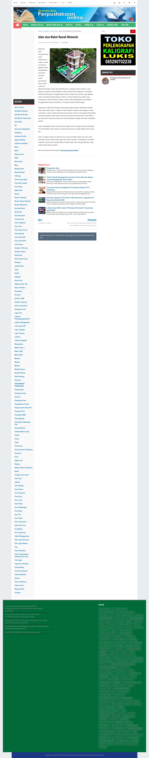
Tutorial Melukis (20, 574)
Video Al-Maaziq (20, 582)
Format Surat (19, 219)
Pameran (18, 380)
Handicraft (18, 255)
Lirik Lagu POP (20, 326)
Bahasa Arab (19, 154)
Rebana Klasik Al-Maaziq (23, 468)
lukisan (17, 337)
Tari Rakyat (18, 529)
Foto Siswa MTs (20, 241)
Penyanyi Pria (20, 411)
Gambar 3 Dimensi (21, 248)
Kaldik (17, 273)
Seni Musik (19, 504)
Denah (17, 194)
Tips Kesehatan (20, 550)
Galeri (99, 24)
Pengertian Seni (20, 400)
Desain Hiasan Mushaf (22, 201)
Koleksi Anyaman (21, 302)
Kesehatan (18, 291)
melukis (17, 358)
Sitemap (32, 3)
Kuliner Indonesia (21, 306)
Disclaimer (42, 3)
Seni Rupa (18, 511)
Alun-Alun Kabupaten (22, 129)
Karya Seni (18, 280)
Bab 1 (17, 147)
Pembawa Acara (20, 393)
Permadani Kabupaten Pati (22, 423)
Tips (16, 547)
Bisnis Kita (18, 161)
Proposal (18, 453)
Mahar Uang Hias (54, 24)
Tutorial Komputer (21, 571)
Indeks (70, 3)
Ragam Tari (19, 460)
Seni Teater (19, 518)
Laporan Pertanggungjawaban (22, 318)
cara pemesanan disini (69, 150)
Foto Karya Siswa (21, 230)
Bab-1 (17, 151)
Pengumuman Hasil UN (23, 408)
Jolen (17, 269)
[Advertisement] (23, 64)
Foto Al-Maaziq (20, 223)
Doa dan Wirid (20, 208)
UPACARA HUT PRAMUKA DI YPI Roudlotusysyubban (22, 632)
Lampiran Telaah (44, 223)
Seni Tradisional (20, 522)
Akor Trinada (19, 107)
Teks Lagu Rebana (21, 543)
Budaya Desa (19, 169)
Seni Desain (19, 489)
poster (17, 439)
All (16, 125)
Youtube (17, 592)
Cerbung (18, 176)
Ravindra (101, 755)
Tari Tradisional (20, 532)
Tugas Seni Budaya (21, 564)
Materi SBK (19, 351)
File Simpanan (20, 215)
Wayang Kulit (19, 589)
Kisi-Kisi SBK (19, 298)
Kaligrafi (18, 277)
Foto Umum (19, 244)
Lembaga (88, 24)
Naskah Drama (20, 369)
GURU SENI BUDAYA (63, 755)
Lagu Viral (18, 313)
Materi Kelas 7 (20, 348)
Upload (17, 578)
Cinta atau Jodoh (21, 183)
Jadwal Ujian (19, 266)
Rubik (17, 471)
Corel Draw (18, 187)
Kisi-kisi (18, 295)
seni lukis (18, 500)
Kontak (23, 3)
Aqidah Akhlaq (20, 140)
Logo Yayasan (20, 333)
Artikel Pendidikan (21, 143)
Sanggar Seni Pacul (22, 475)
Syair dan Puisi (20, 525)
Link (63, 3)
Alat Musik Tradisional (23, 118)
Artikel (78, 24)
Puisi (16, 457)
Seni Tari (18, 514)
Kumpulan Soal (20, 309)
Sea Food (18, 478)
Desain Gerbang (20, 197)
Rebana (17, 464)
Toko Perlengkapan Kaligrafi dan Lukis (21, 555)
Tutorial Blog (19, 567)
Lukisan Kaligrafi (21, 340)
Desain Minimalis (21, 205)
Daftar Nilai (18, 190)
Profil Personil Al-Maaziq (24, 450)
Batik (16, 158)
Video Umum (19, 585)
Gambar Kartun (20, 251)
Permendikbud (20, 428)
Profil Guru (19, 446)
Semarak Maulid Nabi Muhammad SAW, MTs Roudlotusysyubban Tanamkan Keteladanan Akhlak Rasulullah (24, 608)
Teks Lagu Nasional (22, 540)
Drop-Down (53, 3)
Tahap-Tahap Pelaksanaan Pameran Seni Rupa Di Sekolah (121, 78)
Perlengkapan (19, 418)
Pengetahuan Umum (22, 404)
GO (133, 31)
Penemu (17, 397)
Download (18, 212)
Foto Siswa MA (20, 237)
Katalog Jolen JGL (21, 284)
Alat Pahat (18, 122)
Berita (25, 24)
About (15, 3)
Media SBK (18, 355)
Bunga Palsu (36, 24)
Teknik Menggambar (22, 536)
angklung (18, 133)
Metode (17, 366)
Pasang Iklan (19, 390)
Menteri (17, 362)
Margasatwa (19, 344)
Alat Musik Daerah (21, 111)
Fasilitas (69, 24)
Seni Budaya (19, 486)
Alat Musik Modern (21, 114)
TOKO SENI (125, 24)
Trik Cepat (18, 560)
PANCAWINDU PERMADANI (20, 385)
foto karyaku (19, 233)
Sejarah (17, 482)
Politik (17, 435)
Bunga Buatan (20, 172)
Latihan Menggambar (22, 322)
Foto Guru (18, 226)
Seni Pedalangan (21, 507)
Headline (18, 262)
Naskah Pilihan (20, 373)
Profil (17, 442)
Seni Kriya (18, 496)
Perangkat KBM (20, 415)
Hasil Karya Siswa (21, 259)
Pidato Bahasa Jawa (22, 431)
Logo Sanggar (20, 330)
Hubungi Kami (112, 24)
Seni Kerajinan (20, 493)
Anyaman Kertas (20, 136)
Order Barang (19, 376)
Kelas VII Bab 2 (20, 288)
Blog (16, 165)
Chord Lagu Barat (21, 179)
